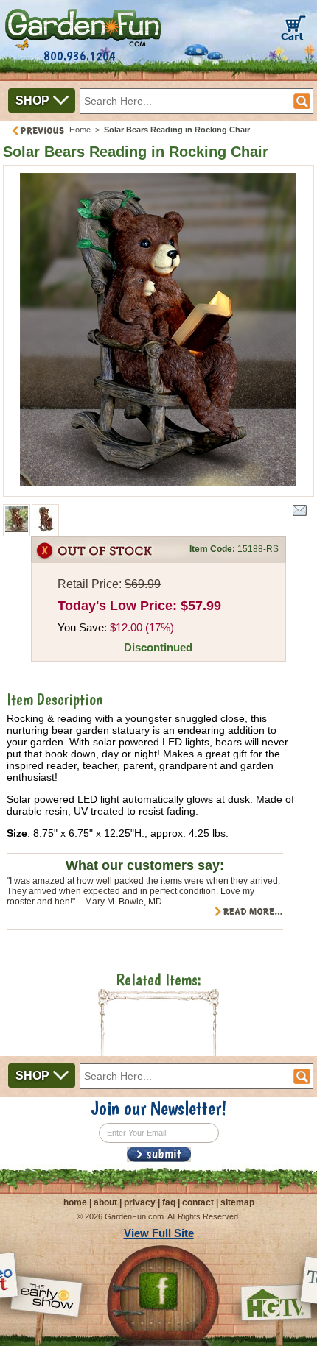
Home (80, 129)
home (75, 1202)
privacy (140, 1202)
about (105, 1202)
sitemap (237, 1202)
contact (198, 1202)
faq (168, 1202)
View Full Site (159, 1233)
